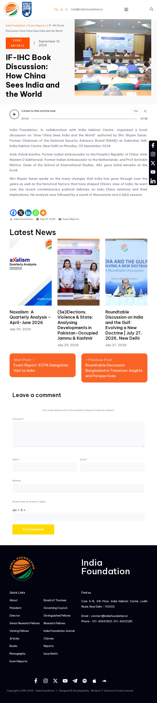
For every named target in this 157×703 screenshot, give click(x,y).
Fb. (56, 9)
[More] (43, 212)
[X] (20, 212)
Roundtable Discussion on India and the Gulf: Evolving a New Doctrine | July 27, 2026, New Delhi (124, 325)
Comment (18, 419)
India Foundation (23, 219)
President (15, 608)
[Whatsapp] (35, 212)
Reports (49, 646)
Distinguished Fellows (57, 615)
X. (66, 9)
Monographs (17, 653)
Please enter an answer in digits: (29, 501)
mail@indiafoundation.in (87, 9)
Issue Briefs (51, 653)
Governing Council (55, 608)
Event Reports (71, 219)
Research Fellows (54, 623)
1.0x (136, 111)
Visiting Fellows (19, 631)
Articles (14, 638)
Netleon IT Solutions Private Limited (112, 690)
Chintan (49, 638)
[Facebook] (13, 212)
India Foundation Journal (59, 631)
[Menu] (126, 9)
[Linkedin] (28, 212)
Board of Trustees (55, 600)
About (14, 600)
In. (62, 9)
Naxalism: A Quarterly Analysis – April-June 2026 (30, 317)
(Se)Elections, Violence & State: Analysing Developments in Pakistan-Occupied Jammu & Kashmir (77, 325)
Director (15, 615)
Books (13, 646)
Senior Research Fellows (25, 623)
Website (16, 480)
